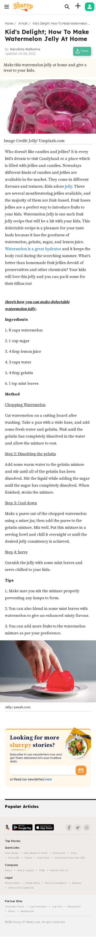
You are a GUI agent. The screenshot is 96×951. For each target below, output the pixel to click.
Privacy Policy (12, 883)
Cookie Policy (32, 883)
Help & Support (25, 870)
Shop (74, 853)
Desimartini (74, 906)
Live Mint (57, 906)
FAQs (42, 870)
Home (9, 23)
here (48, 779)
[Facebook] (69, 827)
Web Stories (11, 853)
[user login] (89, 6)
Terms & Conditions (56, 883)
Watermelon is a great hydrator (33, 248)
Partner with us (59, 870)
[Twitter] (77, 827)
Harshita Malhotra (25, 49)
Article (22, 23)
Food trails (43, 857)
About (8, 870)
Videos (28, 857)
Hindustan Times (14, 906)
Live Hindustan (38, 906)
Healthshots (27, 911)
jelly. (69, 186)
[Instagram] (86, 827)
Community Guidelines (21, 887)
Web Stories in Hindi (36, 853)
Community (59, 853)
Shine (11, 911)
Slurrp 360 (13, 857)
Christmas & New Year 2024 (69, 857)
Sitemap (76, 883)
